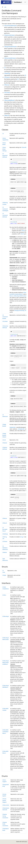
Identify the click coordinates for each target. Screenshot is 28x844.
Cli (5, 68)
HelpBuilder (13, 427)
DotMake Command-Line (18, 2)
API (5, 7)
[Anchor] (9, 129)
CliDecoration (5, 805)
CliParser (6, 85)
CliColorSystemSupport (4, 800)
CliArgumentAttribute (10, 46)
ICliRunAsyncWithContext (20, 296)
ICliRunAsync (5, 616)
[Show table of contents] (2, 7)
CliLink (4, 440)
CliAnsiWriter (25, 147)
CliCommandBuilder (5, 316)
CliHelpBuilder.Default (4, 435)
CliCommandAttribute (10, 25)
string (21, 537)
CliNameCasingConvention (5, 816)
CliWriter (4, 552)
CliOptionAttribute (9, 35)
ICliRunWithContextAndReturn (5, 731)
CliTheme (6, 77)
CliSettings (7, 73)
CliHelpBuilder (21, 429)
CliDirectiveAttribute (10, 58)
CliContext (7, 92)
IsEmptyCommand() (19, 310)
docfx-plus (24, 841)
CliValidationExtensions (5, 547)
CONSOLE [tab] (13, 179)
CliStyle (4, 575)
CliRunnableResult (9, 100)
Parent (23, 230)
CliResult (6, 115)
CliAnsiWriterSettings (4, 149)
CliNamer (4, 443)
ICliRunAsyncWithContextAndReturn (5, 662)
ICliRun (25, 292)
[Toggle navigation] (25, 2)
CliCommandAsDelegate (5, 209)
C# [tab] (11, 159)
